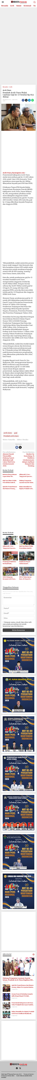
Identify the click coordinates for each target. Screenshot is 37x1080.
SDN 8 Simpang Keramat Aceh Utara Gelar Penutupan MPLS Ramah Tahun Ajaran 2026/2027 (10, 578)
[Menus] (2, 2)
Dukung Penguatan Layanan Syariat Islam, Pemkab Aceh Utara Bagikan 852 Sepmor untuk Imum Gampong (26, 482)
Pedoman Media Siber (8, 1076)
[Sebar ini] (23, 100)
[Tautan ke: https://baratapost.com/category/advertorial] (33, 954)
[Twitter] (20, 447)
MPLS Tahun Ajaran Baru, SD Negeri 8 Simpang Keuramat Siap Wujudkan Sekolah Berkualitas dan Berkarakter (26, 578)
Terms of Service (29, 1074)
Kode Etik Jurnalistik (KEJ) (24, 1076)
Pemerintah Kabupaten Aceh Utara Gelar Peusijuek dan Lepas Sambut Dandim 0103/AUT (22, 1004)
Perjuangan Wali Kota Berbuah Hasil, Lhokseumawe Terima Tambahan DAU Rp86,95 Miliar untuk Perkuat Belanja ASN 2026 (10, 563)
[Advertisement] (18, 27)
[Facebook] (16, 447)
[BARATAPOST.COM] (19, 2)
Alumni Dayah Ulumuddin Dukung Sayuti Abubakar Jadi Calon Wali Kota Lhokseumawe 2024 (9, 459)
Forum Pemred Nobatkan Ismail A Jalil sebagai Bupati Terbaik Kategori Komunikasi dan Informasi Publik (23, 995)
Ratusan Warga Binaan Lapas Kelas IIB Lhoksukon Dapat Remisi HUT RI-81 (10, 475)
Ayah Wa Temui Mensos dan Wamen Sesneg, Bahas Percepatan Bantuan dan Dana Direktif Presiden (10, 488)
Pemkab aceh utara (11, 436)
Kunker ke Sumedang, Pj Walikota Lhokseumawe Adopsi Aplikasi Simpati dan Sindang (28, 459)
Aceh (4, 100)
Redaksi (3, 1077)
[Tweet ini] (26, 100)
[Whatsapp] (32, 100)
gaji (15, 433)
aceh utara (8, 433)
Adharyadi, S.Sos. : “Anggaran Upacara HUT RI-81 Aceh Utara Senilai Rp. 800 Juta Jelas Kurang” (25, 475)
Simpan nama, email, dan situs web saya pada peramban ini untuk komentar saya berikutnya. (17, 624)
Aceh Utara (7, 90)
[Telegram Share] (29, 100)
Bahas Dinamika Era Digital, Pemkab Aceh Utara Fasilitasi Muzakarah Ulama (25, 488)
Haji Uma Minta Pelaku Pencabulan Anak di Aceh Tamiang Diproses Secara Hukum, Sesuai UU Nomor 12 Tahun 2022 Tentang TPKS (10, 482)
